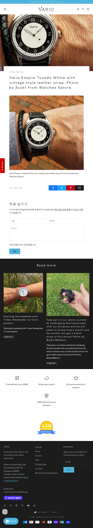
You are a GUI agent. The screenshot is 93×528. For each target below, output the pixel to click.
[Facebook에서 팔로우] (5, 505)
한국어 (54, 512)
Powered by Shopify (56, 517)
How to (38, 456)
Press (37, 451)
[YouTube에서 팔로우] (28, 505)
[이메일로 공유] (79, 187)
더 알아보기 (9, 336)
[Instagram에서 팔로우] (16, 505)
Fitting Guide (40, 464)
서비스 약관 (78, 209)
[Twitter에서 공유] (62, 187)
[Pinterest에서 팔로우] (22, 505)
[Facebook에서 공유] (53, 187)
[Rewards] (10, 521)
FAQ (37, 460)
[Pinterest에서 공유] (70, 187)
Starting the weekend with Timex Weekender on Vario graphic (21, 319)
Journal (38, 447)
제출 (15, 251)
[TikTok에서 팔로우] (34, 505)
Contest (38, 469)
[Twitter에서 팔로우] (11, 505)
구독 (69, 470)
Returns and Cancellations (46, 473)
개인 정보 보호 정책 (62, 209)
